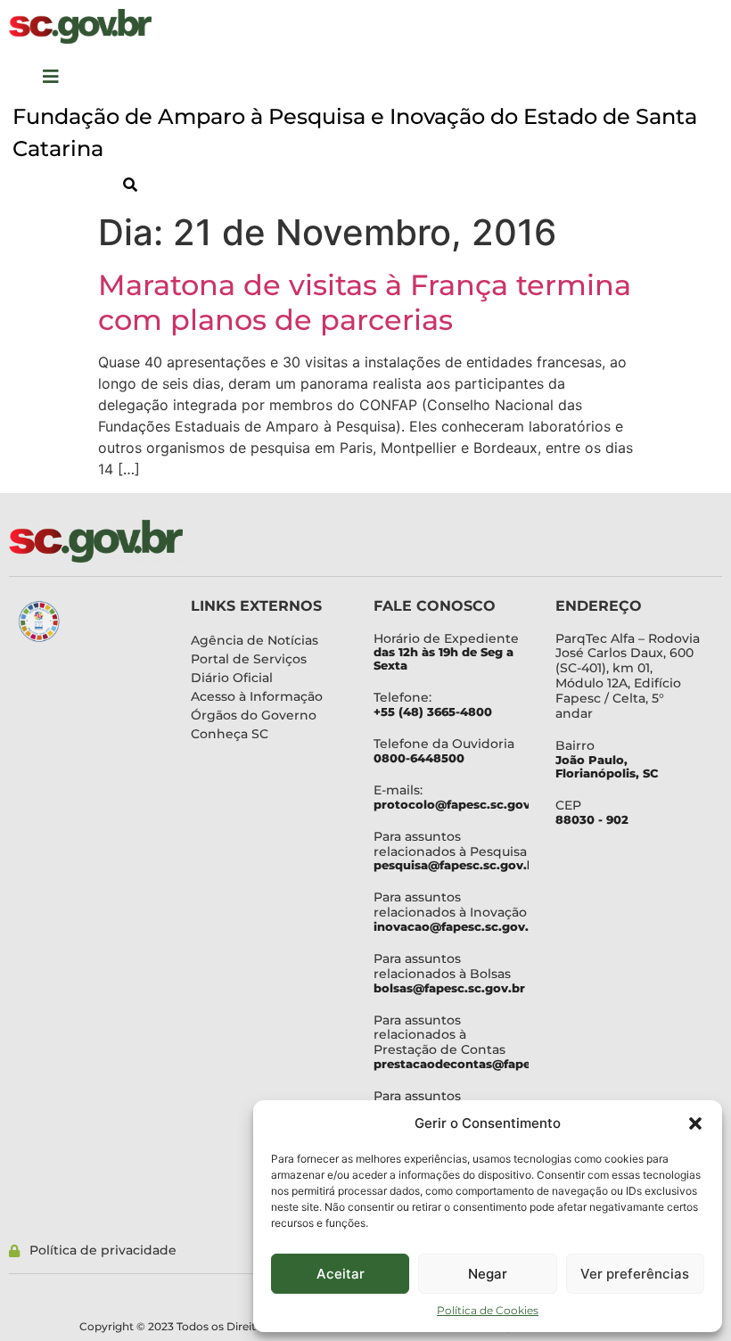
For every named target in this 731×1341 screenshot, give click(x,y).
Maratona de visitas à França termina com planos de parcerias (364, 301)
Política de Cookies (487, 1310)
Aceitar (340, 1273)
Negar (487, 1273)
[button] (695, 1123)
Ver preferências (634, 1273)
